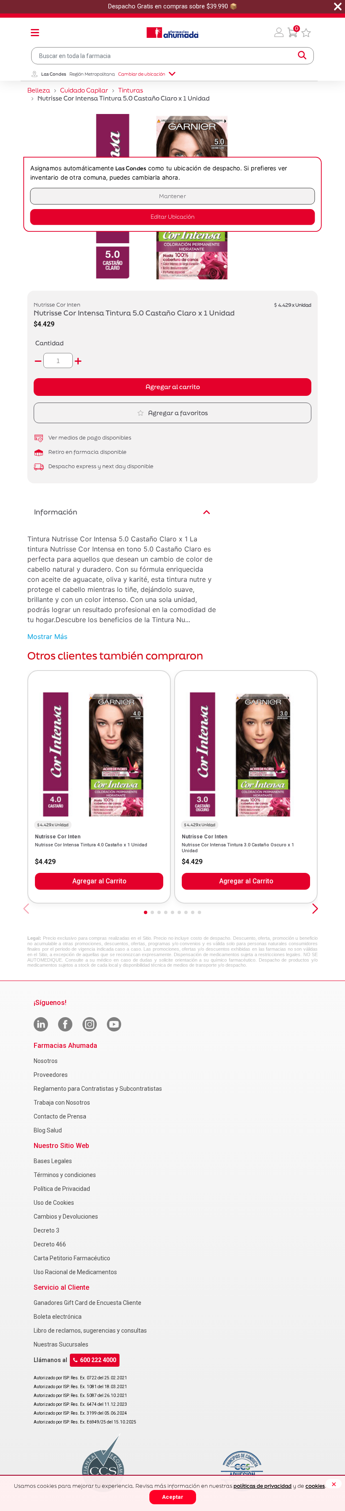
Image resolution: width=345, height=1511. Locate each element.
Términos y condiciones (65, 1175)
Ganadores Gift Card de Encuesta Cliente (87, 1302)
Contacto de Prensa (60, 1116)
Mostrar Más (47, 636)
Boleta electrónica (58, 1316)
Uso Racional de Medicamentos (75, 1272)
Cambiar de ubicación (141, 74)
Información (55, 512)
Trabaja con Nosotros (62, 1102)
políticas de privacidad (263, 1486)
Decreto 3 (46, 1230)
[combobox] (172, 55)
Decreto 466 (50, 1244)
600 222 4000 (98, 1360)
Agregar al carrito (173, 387)
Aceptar (172, 1497)
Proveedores (51, 1074)
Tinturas (130, 90)
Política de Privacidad (62, 1188)
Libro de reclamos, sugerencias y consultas (90, 1330)
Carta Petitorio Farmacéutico (72, 1258)
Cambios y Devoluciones (66, 1216)
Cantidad (49, 343)
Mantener (172, 196)
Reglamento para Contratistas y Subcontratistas (98, 1088)
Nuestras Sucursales (61, 1344)
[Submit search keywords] (302, 55)
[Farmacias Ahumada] (172, 32)
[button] (279, 32)
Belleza (38, 90)
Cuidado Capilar (84, 90)
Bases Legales (53, 1161)
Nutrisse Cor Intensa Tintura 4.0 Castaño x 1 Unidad (91, 845)
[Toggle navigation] (34, 32)
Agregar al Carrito (99, 881)
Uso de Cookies (54, 1202)
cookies (315, 1486)
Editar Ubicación (172, 216)
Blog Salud (48, 1130)
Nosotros (46, 1061)
